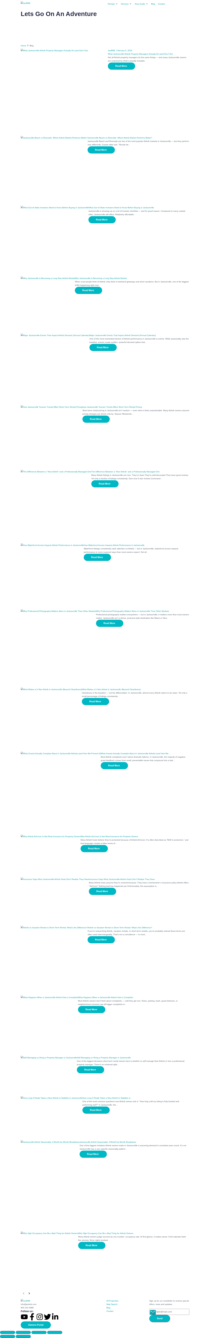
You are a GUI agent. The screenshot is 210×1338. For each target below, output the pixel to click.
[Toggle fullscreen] (23, 1332)
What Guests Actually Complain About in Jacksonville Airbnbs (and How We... (135, 753)
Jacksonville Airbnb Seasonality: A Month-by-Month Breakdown (108, 1142)
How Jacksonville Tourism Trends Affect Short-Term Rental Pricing (112, 407)
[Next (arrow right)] (23, 1336)
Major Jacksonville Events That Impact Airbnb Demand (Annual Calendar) (122, 335)
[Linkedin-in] (55, 1316)
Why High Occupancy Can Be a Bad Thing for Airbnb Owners (105, 1233)
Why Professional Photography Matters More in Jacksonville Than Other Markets (132, 611)
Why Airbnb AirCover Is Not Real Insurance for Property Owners (109, 836)
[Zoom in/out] (7, 1332)
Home (23, 45)
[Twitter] (47, 1316)
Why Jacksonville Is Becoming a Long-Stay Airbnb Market (101, 278)
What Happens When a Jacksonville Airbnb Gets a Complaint (105, 997)
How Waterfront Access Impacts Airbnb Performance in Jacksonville (114, 545)
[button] (112, 3)
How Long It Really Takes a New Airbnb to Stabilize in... (107, 1098)
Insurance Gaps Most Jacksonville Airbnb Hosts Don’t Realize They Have (122, 879)
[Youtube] (24, 1316)
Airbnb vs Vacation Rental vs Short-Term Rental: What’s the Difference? (120, 927)
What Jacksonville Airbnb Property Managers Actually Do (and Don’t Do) (140, 54)
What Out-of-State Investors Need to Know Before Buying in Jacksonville (121, 207)
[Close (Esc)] (54, 1332)
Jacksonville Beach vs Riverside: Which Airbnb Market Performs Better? (120, 138)
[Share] (39, 1332)
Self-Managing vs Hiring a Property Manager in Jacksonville (104, 1057)
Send (160, 1318)
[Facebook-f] (32, 1316)
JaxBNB (111, 50)
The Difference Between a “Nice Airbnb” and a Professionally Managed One (125, 472)
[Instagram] (39, 1316)
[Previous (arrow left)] (7, 1336)
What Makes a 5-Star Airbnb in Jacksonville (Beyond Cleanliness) (111, 689)
